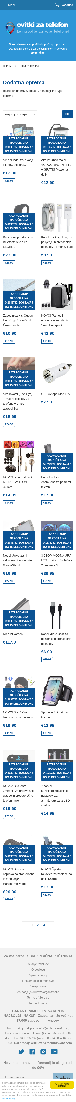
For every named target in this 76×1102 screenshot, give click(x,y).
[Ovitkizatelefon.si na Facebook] (32, 1053)
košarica (67, 5)
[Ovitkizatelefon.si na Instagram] (43, 1053)
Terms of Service (38, 997)
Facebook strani (15, 1033)
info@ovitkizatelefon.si (53, 1028)
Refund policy (38, 1003)
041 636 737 (28, 1038)
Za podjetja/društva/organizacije (38, 992)
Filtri (67, 114)
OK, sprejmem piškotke (62, 1084)
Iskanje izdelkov (38, 964)
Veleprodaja (38, 986)
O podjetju (38, 969)
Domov (7, 65)
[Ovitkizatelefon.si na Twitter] (21, 1053)
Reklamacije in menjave (38, 980)
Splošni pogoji (38, 975)
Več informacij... (9, 1098)
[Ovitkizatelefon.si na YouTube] (54, 1053)
